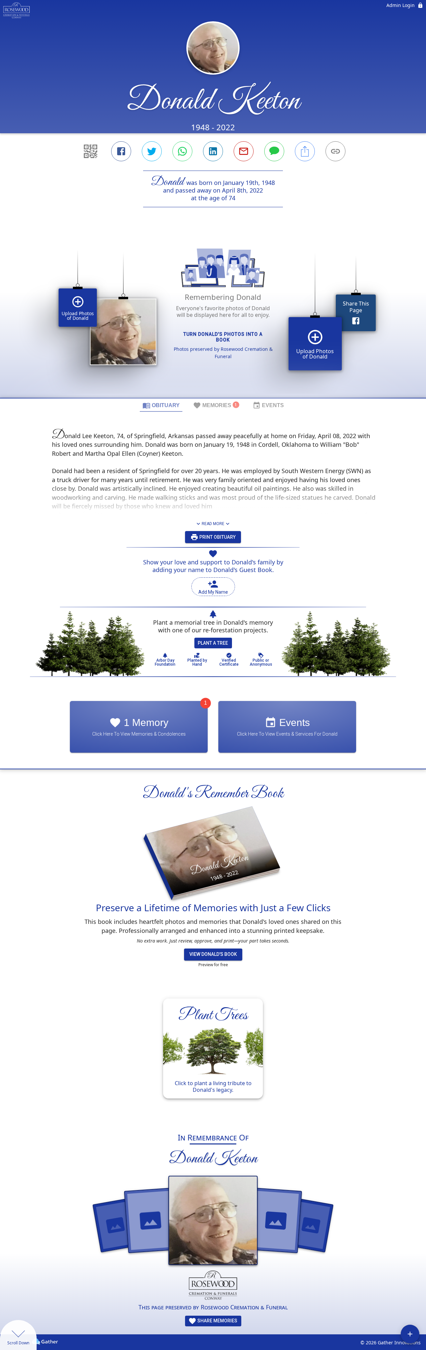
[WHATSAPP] (182, 151)
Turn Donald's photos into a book (223, 337)
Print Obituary (217, 537)
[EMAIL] (244, 151)
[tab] (161, 405)
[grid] (213, 314)
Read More (213, 523)
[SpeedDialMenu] (410, 1334)
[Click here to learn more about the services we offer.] (213, 1286)
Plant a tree (213, 643)
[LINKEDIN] (213, 151)
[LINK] (335, 151)
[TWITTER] (152, 151)
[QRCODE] (91, 151)
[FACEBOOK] (121, 151)
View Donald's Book (213, 954)
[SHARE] (305, 151)
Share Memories (216, 1320)
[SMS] (274, 151)
